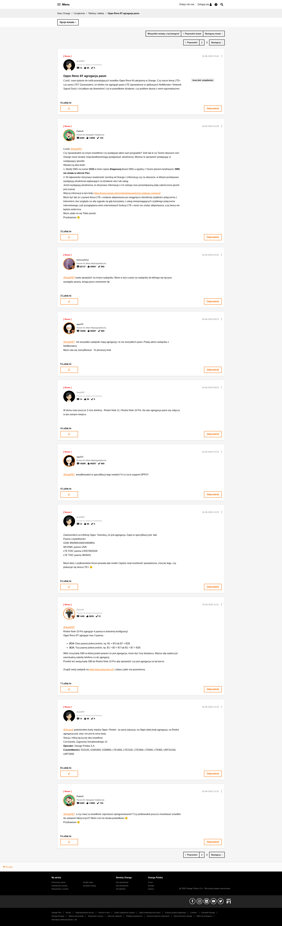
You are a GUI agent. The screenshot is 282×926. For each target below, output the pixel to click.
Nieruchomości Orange (183, 916)
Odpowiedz (213, 108)
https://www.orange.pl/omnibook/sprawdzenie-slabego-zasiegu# (127, 193)
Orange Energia (58, 916)
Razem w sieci (104, 913)
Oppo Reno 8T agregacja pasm (84, 76)
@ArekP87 (76, 149)
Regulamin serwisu (95, 916)
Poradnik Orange (208, 913)
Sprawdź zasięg (89, 886)
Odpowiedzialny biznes (84, 913)
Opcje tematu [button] (67, 22)
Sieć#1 (68, 913)
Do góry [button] (9, 867)
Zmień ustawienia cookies (124, 913)
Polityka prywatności (134, 916)
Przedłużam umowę (59, 886)
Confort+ (193, 913)
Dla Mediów (121, 889)
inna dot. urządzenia (203, 80)
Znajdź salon (88, 882)
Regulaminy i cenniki (60, 889)
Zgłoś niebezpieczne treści (150, 913)
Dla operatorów (122, 882)
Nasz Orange (63, 13)
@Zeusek (68, 729)
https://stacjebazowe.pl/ (101, 669)
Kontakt (151, 886)
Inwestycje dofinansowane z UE (64, 920)
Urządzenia (79, 13)
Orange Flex (56, 913)
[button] (221, 56)
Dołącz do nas (186, 4)
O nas (150, 882)
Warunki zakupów (115, 916)
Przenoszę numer (59, 882)
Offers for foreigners (204, 916)
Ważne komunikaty (76, 916)
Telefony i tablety (96, 13)
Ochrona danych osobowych (158, 916)
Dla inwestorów (122, 886)
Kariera (151, 889)
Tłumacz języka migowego (175, 913)
